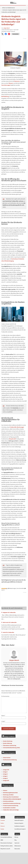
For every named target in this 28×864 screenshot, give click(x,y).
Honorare (16, 81)
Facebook (3, 820)
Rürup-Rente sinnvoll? (5, 848)
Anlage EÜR (6, 769)
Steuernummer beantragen (6, 843)
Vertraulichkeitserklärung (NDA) (11, 747)
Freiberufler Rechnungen (17, 427)
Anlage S (5, 772)
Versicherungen (5, 85)
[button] (2, 34)
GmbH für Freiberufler (8, 632)
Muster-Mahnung (7, 743)
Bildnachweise (18, 845)
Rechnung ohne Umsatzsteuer (11, 797)
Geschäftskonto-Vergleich (20, 829)
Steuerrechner (6, 757)
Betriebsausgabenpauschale (10, 792)
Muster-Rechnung (7, 741)
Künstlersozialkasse (8, 801)
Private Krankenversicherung (10, 805)
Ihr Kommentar (5, 696)
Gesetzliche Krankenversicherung (11, 803)
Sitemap (16, 837)
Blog (16, 840)
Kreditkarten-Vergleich (19, 826)
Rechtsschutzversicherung (10, 759)
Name (3, 715)
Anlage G (5, 774)
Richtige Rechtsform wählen (7, 845)
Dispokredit (12, 439)
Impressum (17, 843)
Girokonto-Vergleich (19, 823)
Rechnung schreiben (8, 794)
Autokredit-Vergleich (19, 820)
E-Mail (3, 721)
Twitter (2, 823)
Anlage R (5, 778)
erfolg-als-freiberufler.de (8, 7)
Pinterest (3, 826)
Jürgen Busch (6, 28)
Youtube (2, 829)
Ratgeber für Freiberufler (9, 612)
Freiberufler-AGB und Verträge (11, 810)
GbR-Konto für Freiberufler (10, 622)
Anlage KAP (6, 780)
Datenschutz (17, 848)
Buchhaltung (5, 96)
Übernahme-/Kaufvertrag (9, 745)
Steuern (11, 83)
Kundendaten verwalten (9, 807)
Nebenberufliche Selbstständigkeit (12, 799)
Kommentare (15, 34)
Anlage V (5, 776)
